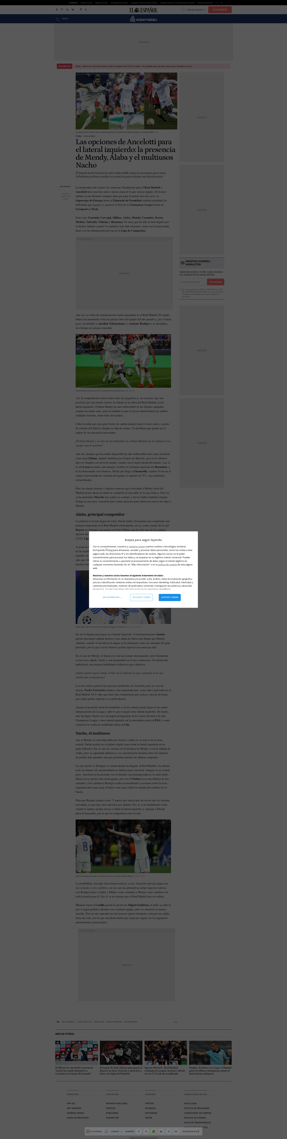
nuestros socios (137, 546)
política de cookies (168, 564)
